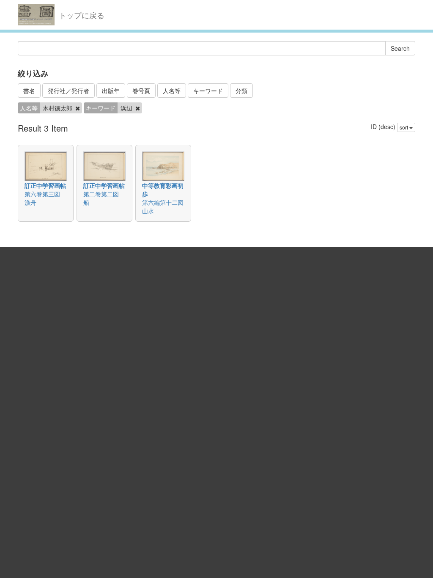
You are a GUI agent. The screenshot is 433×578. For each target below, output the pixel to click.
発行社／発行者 (68, 90)
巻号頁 (141, 90)
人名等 (172, 90)
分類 (241, 90)
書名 (29, 90)
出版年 (111, 90)
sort (404, 127)
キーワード (208, 90)
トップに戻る (81, 14)
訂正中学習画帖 (45, 185)
